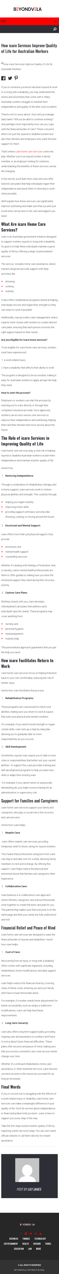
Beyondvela (20, 1270)
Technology (40, 1238)
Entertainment (11, 1243)
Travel (48, 1243)
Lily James (34, 1189)
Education (19, 1248)
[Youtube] (41, 1233)
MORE (38, 1248)
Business (13, 1238)
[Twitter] (31, 1233)
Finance (26, 1238)
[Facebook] (26, 1233)
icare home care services (28, 151)
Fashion (37, 1243)
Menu (3, 21)
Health (25, 1243)
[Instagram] (36, 1233)
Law (30, 1248)
